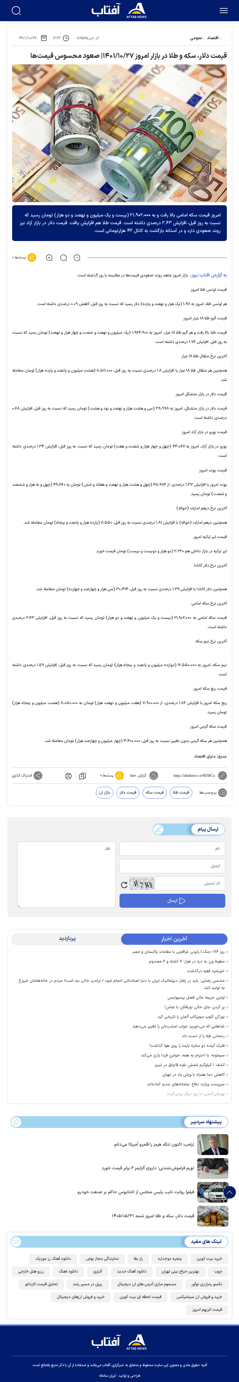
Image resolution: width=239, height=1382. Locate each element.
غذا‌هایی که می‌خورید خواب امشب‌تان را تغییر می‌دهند (178, 1026)
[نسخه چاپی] (68, 775)
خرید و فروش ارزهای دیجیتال (81, 1297)
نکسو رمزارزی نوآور (206, 1284)
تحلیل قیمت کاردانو (41, 1284)
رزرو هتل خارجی (31, 1271)
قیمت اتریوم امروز (207, 1310)
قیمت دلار (128, 793)
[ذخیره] (82, 776)
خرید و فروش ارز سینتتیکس (199, 1297)
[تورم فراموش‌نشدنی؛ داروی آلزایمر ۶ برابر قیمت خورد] (211, 1167)
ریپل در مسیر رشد (87, 1284)
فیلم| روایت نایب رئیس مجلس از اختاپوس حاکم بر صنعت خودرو (135, 1192)
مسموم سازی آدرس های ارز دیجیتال (146, 1284)
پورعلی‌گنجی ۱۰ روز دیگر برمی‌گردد (196, 1094)
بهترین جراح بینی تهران (180, 1271)
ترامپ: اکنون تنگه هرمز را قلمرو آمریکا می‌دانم (154, 1144)
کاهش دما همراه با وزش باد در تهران (193, 1075)
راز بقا (138, 1259)
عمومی (196, 38)
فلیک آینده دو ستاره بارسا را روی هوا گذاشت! (187, 1046)
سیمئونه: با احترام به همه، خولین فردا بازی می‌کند (183, 1055)
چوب (218, 1271)
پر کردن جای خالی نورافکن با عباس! (195, 1007)
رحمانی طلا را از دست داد (203, 1036)
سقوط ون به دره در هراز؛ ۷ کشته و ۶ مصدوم (187, 961)
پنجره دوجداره (170, 1259)
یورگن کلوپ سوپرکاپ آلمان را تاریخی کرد (191, 1017)
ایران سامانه (107, 1376)
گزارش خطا (138, 775)
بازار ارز (104, 793)
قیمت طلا (181, 793)
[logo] (120, 10)
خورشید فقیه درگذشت (206, 971)
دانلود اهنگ (68, 1271)
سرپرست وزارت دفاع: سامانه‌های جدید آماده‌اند (186, 1084)
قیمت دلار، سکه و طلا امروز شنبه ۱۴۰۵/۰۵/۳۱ (153, 1216)
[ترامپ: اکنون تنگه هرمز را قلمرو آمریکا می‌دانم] (211, 1144)
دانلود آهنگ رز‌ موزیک (53, 1259)
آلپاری (97, 1271)
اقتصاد (212, 38)
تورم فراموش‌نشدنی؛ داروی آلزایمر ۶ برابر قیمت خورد (148, 1168)
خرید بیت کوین (209, 1259)
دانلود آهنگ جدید (132, 1271)
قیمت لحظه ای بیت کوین (141, 1297)
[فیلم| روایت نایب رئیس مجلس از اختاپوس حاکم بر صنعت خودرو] (211, 1191)
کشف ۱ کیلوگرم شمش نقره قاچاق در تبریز (190, 1065)
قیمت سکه (155, 793)
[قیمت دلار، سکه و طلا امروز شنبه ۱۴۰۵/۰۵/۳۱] (211, 1215)
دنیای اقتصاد (205, 757)
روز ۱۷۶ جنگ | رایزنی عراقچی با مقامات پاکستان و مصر (178, 952)
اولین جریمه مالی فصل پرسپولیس (196, 998)
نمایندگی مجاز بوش (102, 1259)
